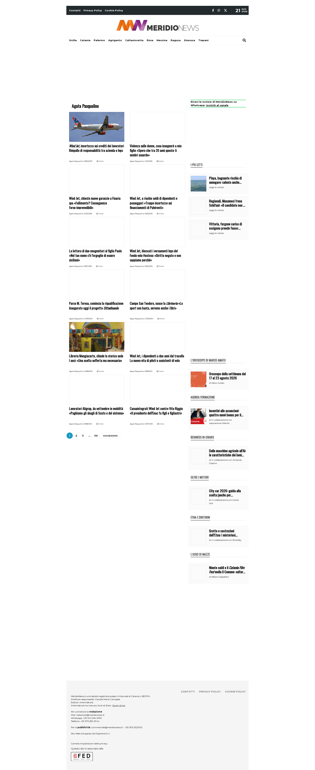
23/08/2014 (88, 371)
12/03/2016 (88, 214)
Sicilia (73, 40)
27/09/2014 (88, 319)
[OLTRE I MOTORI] (200, 473)
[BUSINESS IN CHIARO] (202, 433)
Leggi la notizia (216, 187)
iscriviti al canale (217, 105)
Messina (162, 40)
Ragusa (176, 40)
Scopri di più (118, 705)
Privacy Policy (92, 10)
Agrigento (115, 40)
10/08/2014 (88, 424)
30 (96, 435)
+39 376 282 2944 (90, 721)
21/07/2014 (149, 424)
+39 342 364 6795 (92, 718)
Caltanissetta (134, 40)
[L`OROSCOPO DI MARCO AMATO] (208, 356)
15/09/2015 (149, 214)
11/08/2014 (148, 371)
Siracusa (189, 40)
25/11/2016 (148, 161)
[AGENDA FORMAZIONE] (203, 393)
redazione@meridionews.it (90, 715)
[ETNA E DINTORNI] (200, 513)
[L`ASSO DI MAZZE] (200, 550)
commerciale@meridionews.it (107, 727)
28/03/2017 (88, 161)
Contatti (75, 10)
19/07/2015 (88, 266)
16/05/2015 (149, 266)
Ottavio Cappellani (220, 577)
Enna (150, 40)
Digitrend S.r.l (103, 733)
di (210, 383)
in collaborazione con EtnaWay (226, 540)
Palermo (99, 40)
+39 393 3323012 (133, 727)
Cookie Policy (114, 10)
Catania (85, 40)
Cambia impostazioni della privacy (89, 743)
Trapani (203, 40)
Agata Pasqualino (76, 161)
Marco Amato (217, 383)
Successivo (110, 436)
